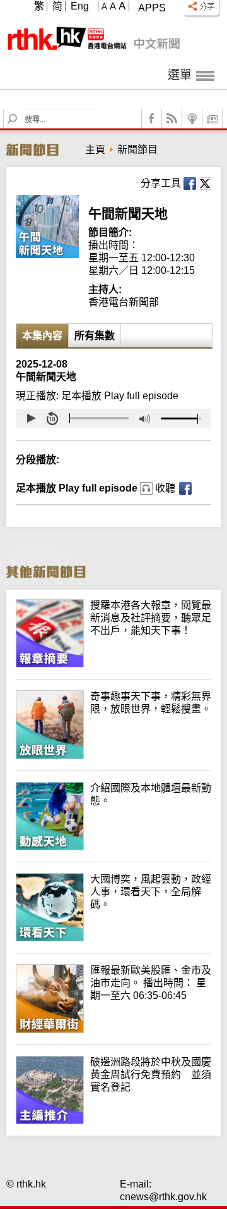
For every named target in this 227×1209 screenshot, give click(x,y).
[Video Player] (113, 418)
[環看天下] (113, 938)
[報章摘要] (113, 664)
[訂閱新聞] (212, 118)
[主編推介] (113, 1120)
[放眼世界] (113, 755)
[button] (31, 418)
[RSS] (172, 118)
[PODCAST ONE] (192, 118)
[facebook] (152, 118)
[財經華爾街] (113, 1029)
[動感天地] (113, 846)
